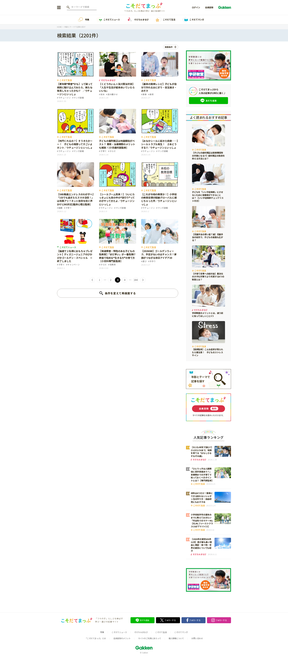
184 (136, 280)
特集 (87, 19)
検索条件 (169, 47)
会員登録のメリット (122, 638)
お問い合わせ (197, 638)
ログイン (196, 7)
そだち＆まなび (141, 19)
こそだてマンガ (196, 19)
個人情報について (176, 638)
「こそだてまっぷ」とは (95, 638)
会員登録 (209, 7)
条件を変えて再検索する (120, 293)
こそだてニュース (112, 19)
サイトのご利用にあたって (149, 638)
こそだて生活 (169, 19)
